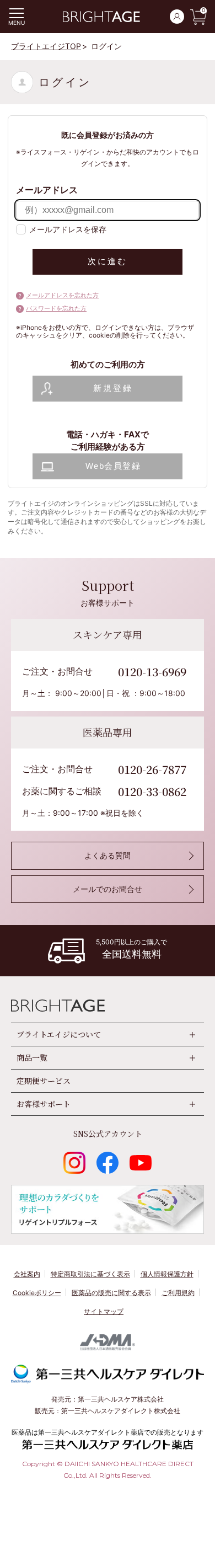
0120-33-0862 (152, 791)
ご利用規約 (178, 1293)
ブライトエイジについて (59, 1034)
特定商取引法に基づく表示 (90, 1274)
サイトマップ (103, 1311)
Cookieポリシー (37, 1293)
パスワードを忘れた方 (56, 308)
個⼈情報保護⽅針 (167, 1274)
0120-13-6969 (152, 672)
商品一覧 (32, 1057)
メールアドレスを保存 (67, 229)
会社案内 (27, 1274)
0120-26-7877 (152, 769)
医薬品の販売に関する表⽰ (111, 1293)
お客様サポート (44, 1103)
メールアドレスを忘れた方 (62, 295)
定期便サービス (44, 1080)
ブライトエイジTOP (46, 46)
